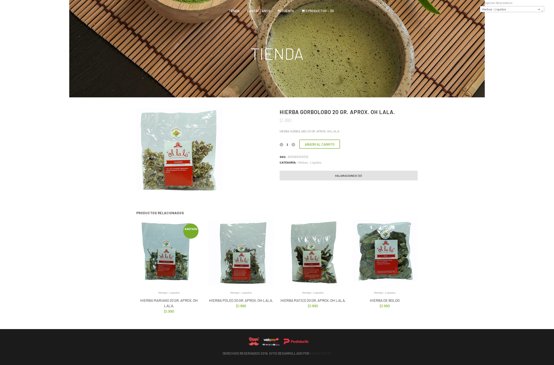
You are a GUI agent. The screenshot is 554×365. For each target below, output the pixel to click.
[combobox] (512, 9)
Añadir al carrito (320, 144)
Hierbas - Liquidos (310, 162)
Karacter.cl (321, 353)
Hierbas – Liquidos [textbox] (511, 9)
